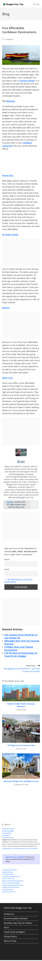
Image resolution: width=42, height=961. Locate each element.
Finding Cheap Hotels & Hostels (12, 885)
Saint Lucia (7, 377)
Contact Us (9, 914)
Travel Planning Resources (10, 876)
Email (6, 569)
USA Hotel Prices (7, 890)
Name (6, 559)
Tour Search (6, 835)
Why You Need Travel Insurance (12, 881)
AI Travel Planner (7, 874)
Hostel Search (6, 833)
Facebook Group (7, 837)
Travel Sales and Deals (9, 870)
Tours (6, 927)
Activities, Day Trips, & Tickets (18, 923)
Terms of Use (10, 941)
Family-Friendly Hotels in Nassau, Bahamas (21, 705)
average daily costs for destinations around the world (20, 848)
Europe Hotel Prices (8, 892)
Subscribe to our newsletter (15, 857)
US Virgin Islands (10, 234)
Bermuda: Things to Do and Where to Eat (21, 781)
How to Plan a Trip (8, 879)
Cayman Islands (26, 80)
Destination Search (8, 829)
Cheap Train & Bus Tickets (10, 887)
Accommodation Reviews (16, 918)
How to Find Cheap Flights (11, 883)
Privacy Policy (10, 936)
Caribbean (9, 39)
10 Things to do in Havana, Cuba (21, 745)
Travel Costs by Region (14, 932)
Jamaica (6, 307)
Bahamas (10, 101)
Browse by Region (8, 831)
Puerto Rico (7, 175)
